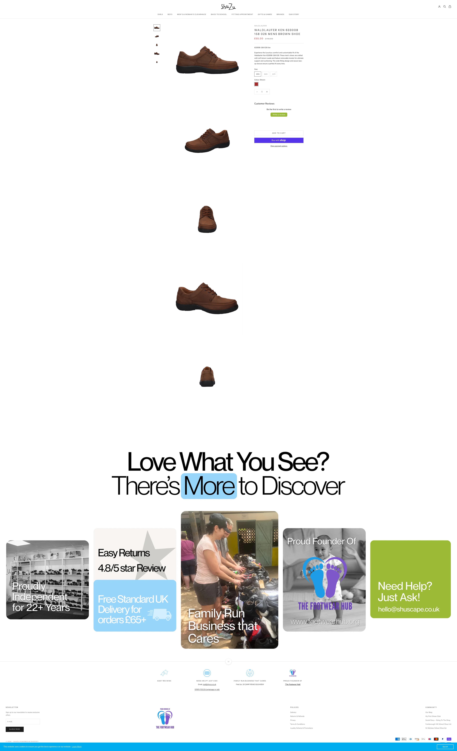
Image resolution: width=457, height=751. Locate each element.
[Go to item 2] (157, 36)
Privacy (293, 720)
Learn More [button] (77, 747)
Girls (160, 14)
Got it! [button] (445, 747)
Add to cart (279, 133)
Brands (280, 14)
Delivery (293, 712)
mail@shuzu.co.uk (209, 684)
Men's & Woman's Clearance (191, 14)
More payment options (279, 146)
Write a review (279, 114)
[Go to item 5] (157, 62)
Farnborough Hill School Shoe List (438, 724)
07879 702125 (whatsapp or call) (207, 689)
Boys (170, 14)
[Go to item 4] (157, 53)
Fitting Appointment (242, 14)
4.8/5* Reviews (164, 681)
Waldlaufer (260, 26)
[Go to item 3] (157, 45)
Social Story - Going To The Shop (437, 720)
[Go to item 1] (157, 27)
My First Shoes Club (433, 716)
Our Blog (428, 712)
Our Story (294, 14)
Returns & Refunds (297, 716)
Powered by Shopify (29, 741)
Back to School (219, 14)
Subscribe (14, 729)
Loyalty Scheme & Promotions (301, 728)
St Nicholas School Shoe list (436, 728)
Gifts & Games (265, 14)
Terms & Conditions (297, 724)
